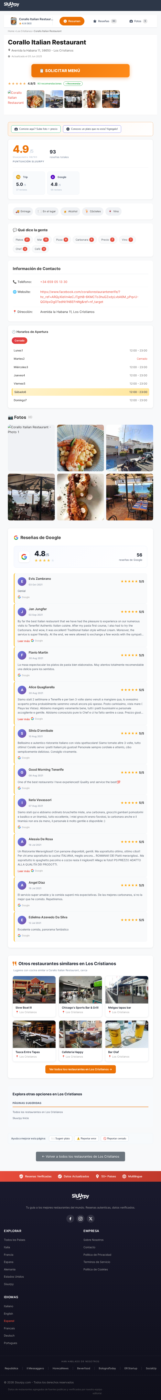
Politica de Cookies (95, 1269)
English (8, 1313)
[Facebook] (70, 1219)
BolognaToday (107, 1368)
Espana (8, 1262)
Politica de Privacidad (97, 1254)
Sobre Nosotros (93, 1239)
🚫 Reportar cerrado (114, 1138)
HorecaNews (61, 1368)
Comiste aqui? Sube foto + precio (38, 128)
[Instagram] (80, 1219)
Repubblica (11, 1368)
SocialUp (151, 1368)
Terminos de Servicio (96, 1262)
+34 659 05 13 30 (53, 282)
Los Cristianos (24, 31)
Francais (9, 1328)
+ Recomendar (73, 83)
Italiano (8, 1306)
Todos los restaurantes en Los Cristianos (38, 1112)
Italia (7, 1247)
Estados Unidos (14, 1276)
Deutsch (9, 1335)
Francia (8, 1254)
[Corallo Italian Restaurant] (17, 99)
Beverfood (83, 1368)
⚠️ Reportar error (86, 1138)
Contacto (89, 1247)
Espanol (9, 1320)
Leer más (24, 641)
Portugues (10, 1343)
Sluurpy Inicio (21, 1118)
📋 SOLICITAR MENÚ (59, 70)
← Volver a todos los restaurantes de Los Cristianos (80, 1156)
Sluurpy (9, 1284)
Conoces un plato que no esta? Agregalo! (94, 128)
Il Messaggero (35, 1368)
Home (11, 31)
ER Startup (130, 1368)
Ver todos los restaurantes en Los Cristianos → (80, 1069)
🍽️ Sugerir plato (60, 1138)
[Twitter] (91, 1219)
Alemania (10, 1269)
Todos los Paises (14, 1239)
